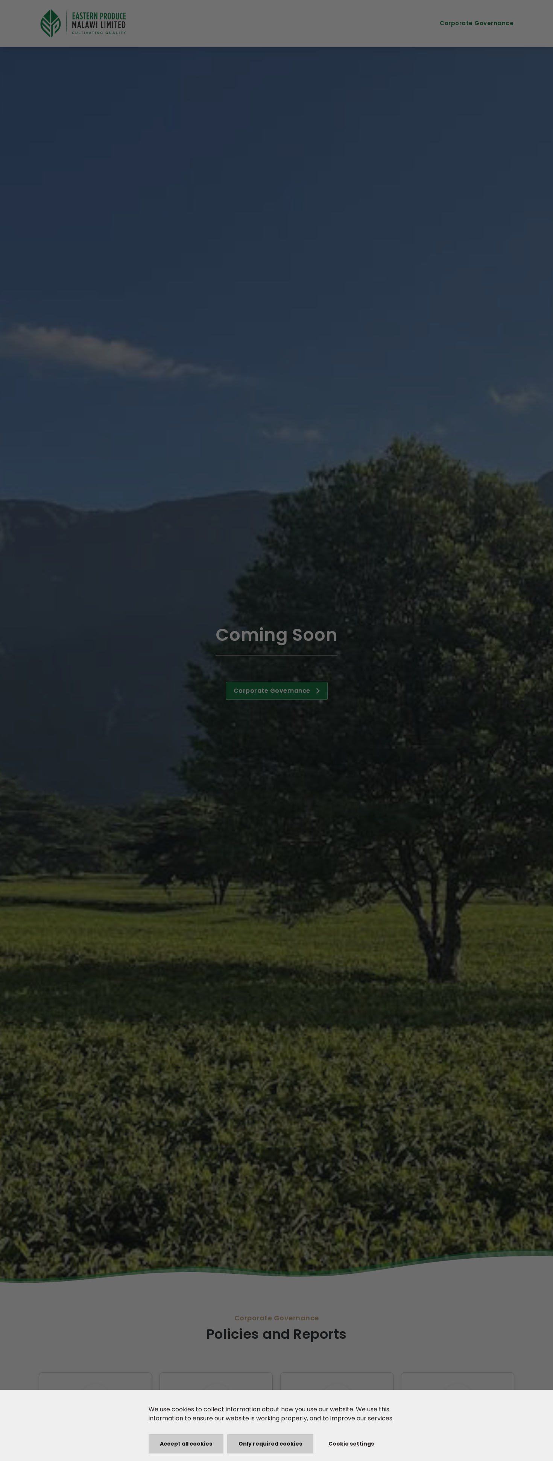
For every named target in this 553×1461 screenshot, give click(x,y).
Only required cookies (270, 1443)
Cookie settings (351, 1443)
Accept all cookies (186, 1443)
